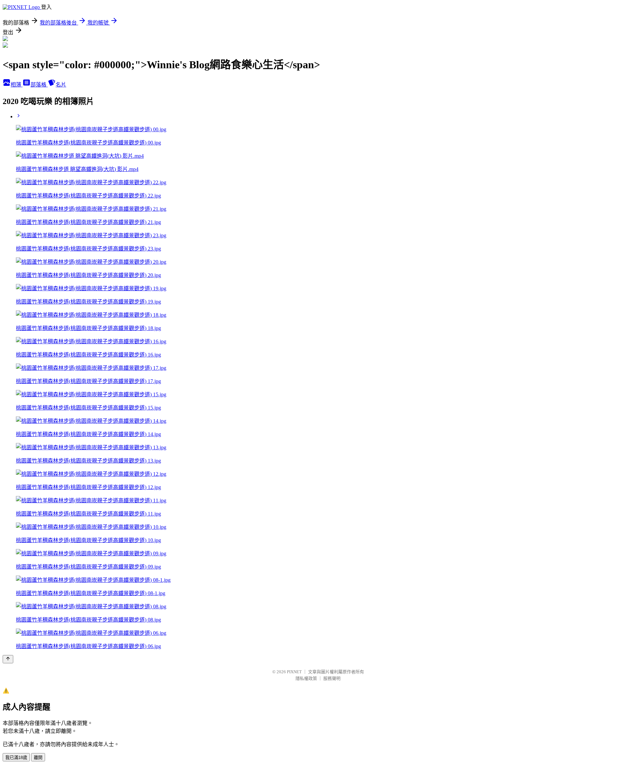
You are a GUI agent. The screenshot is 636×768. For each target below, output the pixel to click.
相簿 (17, 84)
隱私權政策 (306, 678)
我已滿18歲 (16, 757)
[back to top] (8, 659)
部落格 (39, 84)
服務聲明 (332, 678)
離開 (38, 757)
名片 (61, 84)
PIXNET (294, 671)
